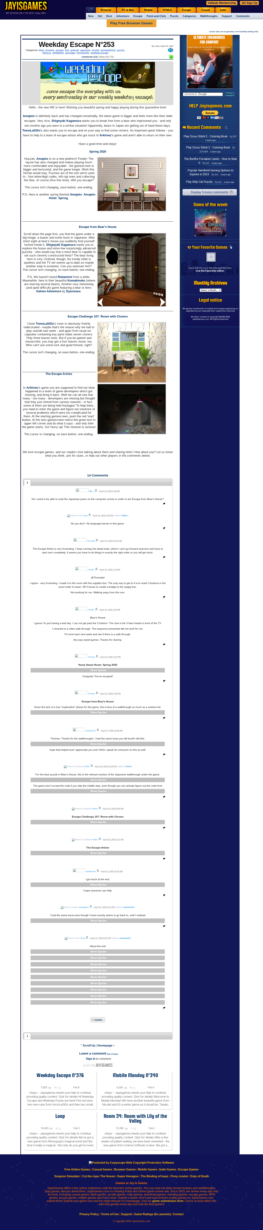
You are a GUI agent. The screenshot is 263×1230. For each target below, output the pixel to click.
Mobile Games (147, 1169)
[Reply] (163, 504)
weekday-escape (99, 53)
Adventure (122, 16)
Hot (100, 16)
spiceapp (70, 53)
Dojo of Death (199, 1176)
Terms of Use (110, 1214)
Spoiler (102, 670)
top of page (112, 1054)
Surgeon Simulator (67, 1176)
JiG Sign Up (249, 2)
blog (41, 50)
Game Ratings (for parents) (152, 1214)
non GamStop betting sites (247, 32)
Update (98, 1019)
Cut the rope (90, 1176)
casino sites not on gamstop (221, 32)
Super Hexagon (127, 1176)
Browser (106, 10)
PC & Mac (128, 10)
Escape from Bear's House (97, 227)
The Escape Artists (58, 374)
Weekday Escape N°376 (60, 1075)
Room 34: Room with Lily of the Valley (135, 1118)
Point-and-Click (156, 16)
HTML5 (167, 10)
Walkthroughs (209, 16)
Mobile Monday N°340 (135, 1075)
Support (227, 16)
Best (109, 16)
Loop (60, 1116)
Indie (223, 10)
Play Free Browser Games (131, 23)
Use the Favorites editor (210, 270)
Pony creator (179, 1176)
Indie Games (167, 1169)
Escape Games (188, 1169)
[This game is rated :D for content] (171, 57)
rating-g (46, 53)
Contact (178, 1214)
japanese (85, 50)
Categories (189, 16)
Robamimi (65, 277)
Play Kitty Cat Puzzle (199, 182)
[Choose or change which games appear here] (231, 247)
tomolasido (83, 53)
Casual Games (102, 1169)
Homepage (105, 1045)
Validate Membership (222, 2)
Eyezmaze (73, 291)
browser (49, 50)
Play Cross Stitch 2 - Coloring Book (206, 136)
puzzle (120, 50)
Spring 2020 (97, 151)
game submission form (167, 1200)
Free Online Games (77, 1169)
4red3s (128, 766)
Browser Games (125, 1169)
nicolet (95, 50)
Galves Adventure (48, 291)
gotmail (74, 50)
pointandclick (108, 50)
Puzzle (174, 16)
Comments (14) (89, 57)
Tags (90, 10)
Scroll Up (89, 1045)
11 (55, 1087)
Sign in (90, 1058)
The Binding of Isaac (155, 1176)
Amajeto (29, 116)
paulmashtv (129, 907)
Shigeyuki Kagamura (66, 121)
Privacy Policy (89, 1214)
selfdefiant (58, 53)
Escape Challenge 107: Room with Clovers (98, 316)
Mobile (148, 10)
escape (60, 50)
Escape (137, 16)
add (211, 257)
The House (107, 1176)
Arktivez (105, 135)
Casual (205, 10)
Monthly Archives (210, 283)
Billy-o (125, 515)
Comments (243, 16)
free (67, 50)
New (91, 16)
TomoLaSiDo (31, 130)
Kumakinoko (76, 280)
